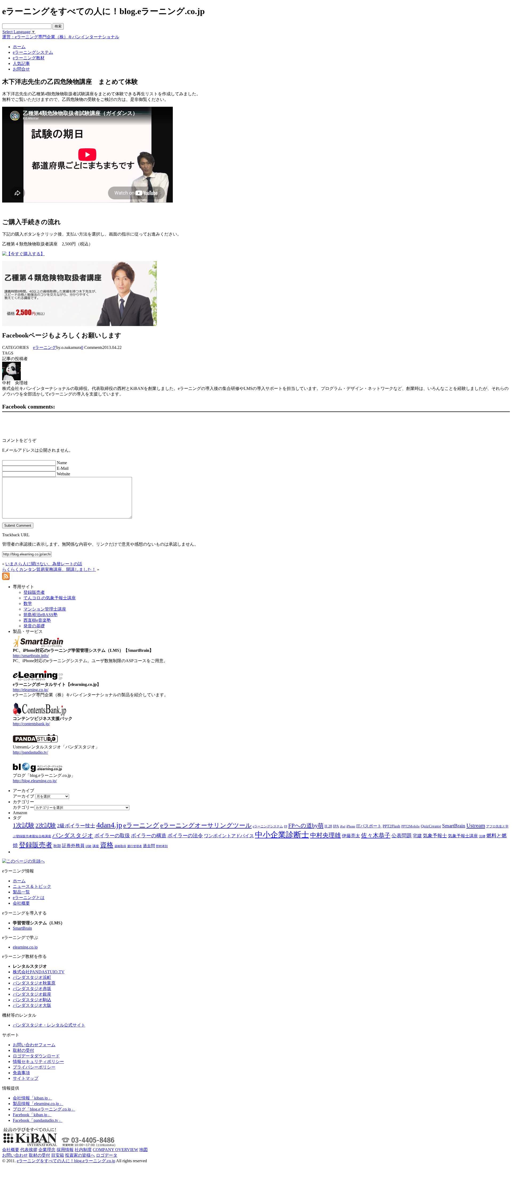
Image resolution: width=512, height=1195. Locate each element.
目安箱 (57, 1155)
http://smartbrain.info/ (31, 655)
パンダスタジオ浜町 (32, 977)
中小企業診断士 (282, 834)
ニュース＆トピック (32, 886)
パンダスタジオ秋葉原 (34, 983)
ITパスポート (369, 826)
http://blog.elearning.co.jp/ (35, 780)
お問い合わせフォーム (34, 1044)
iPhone (350, 826)
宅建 (417, 835)
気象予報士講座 (463, 836)
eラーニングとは (29, 897)
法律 (482, 836)
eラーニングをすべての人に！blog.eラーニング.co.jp (66, 1161)
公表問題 (401, 835)
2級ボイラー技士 (76, 826)
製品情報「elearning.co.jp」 (38, 1103)
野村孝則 (162, 846)
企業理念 (46, 1149)
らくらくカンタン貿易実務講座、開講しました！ (49, 569)
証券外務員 (73, 845)
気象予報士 (435, 835)
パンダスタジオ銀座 (32, 994)
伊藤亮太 (351, 835)
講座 (96, 846)
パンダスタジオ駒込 (32, 1000)
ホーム (19, 881)
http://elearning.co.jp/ (30, 689)
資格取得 (120, 846)
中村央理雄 (325, 835)
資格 (106, 845)
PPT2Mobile (410, 826)
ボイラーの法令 (185, 835)
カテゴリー (23, 807)
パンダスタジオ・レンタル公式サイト (49, 1025)
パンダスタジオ (72, 835)
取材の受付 (23, 1050)
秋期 (57, 846)
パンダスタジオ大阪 (32, 1005)
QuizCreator (431, 826)
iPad (342, 826)
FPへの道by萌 (305, 825)
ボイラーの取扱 (112, 835)
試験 (88, 846)
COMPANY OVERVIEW (115, 1149)
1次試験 (23, 825)
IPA (336, 826)
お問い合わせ (15, 1155)
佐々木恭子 (375, 835)
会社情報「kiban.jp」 (32, 1098)
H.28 (328, 826)
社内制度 (83, 1149)
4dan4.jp (109, 825)
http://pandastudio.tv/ (30, 752)
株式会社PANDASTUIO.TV (39, 972)
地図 (143, 1149)
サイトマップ (25, 1078)
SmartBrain (453, 826)
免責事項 (21, 1072)
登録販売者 (35, 844)
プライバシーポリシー (34, 1067)
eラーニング (44, 347)
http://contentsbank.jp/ (31, 724)
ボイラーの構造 (148, 835)
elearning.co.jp (25, 947)
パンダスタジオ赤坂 (32, 988)
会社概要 (21, 903)
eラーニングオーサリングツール (206, 825)
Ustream (475, 825)
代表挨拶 (28, 1149)
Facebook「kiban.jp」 (32, 1114)
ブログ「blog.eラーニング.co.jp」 (44, 1109)
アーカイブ (23, 796)
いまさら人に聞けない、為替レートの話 (43, 564)
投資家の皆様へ (80, 1155)
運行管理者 (134, 846)
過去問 (149, 845)
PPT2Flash (391, 826)
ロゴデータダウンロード (36, 1056)
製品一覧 (21, 892)
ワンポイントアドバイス (229, 835)
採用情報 (65, 1149)
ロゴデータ (106, 1155)
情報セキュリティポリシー (38, 1061)
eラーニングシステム (268, 826)
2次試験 (45, 825)
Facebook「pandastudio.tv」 (37, 1120)
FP (285, 826)
